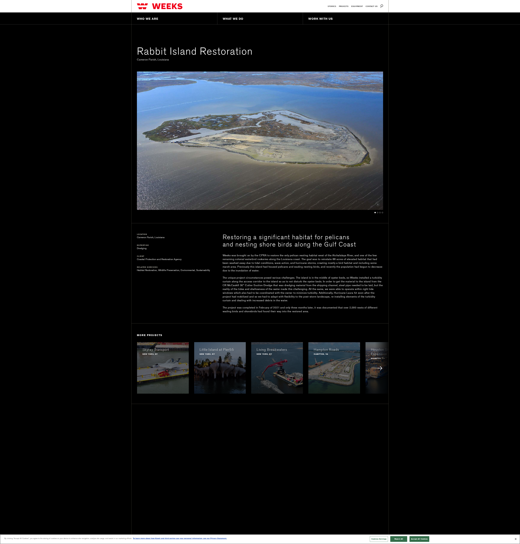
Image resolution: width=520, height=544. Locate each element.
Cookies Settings (378, 539)
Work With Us (320, 18)
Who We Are (147, 18)
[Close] (516, 539)
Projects (344, 6)
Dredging (142, 248)
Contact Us (372, 6)
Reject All (398, 539)
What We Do (233, 18)
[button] (375, 212)
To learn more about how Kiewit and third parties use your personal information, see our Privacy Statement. (180, 538)
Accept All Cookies (419, 539)
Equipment (357, 6)
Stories (332, 6)
